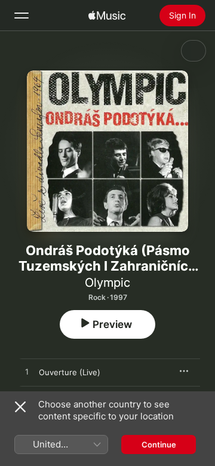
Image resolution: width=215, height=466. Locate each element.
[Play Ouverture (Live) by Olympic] (27, 372)
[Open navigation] (21, 15)
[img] (106, 15)
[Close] (20, 406)
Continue (159, 444)
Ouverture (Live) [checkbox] (69, 372)
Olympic (107, 282)
